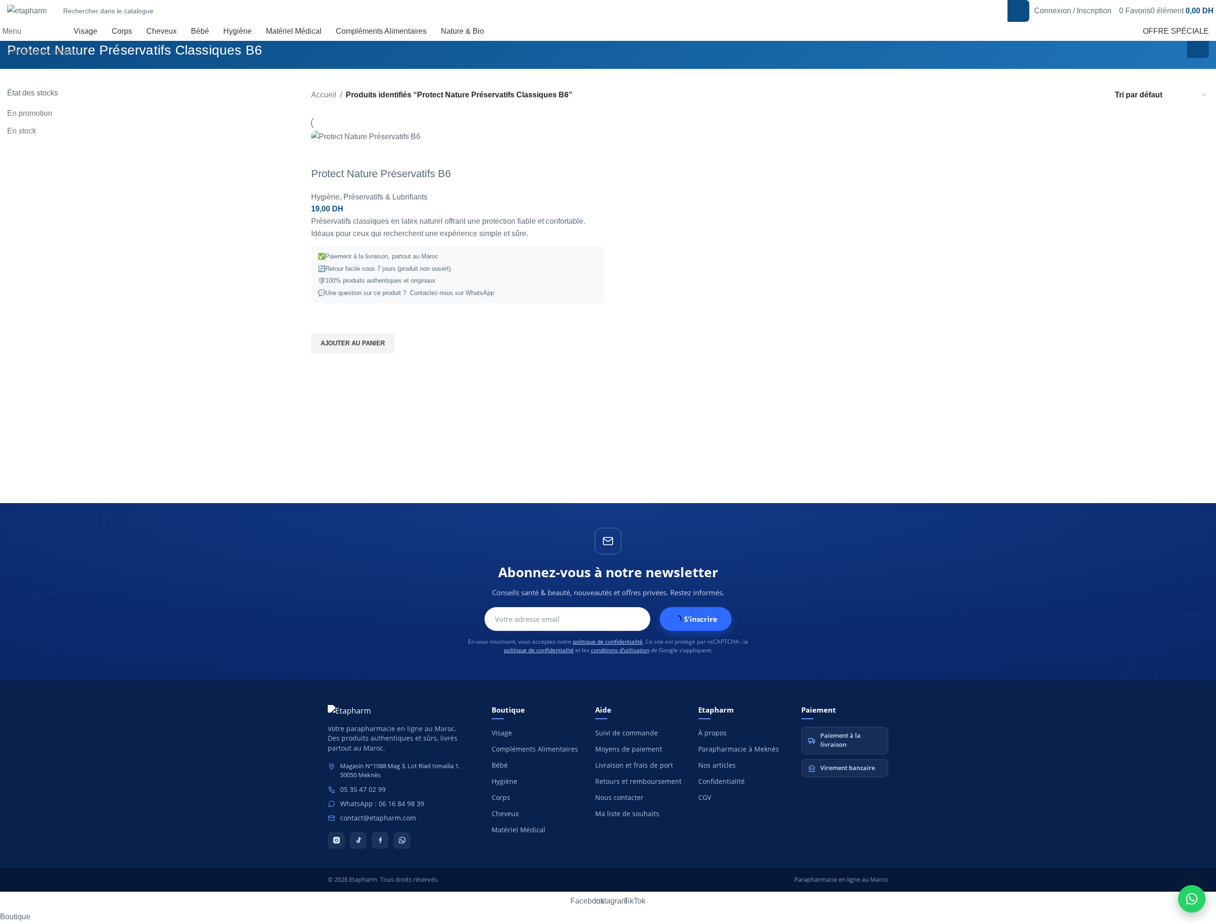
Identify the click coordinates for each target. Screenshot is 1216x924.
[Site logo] (27, 10)
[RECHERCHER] (1018, 11)
